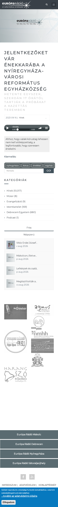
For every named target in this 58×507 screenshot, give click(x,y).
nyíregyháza (13, 165)
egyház (49, 165)
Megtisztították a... (26, 281)
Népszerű (29, 234)
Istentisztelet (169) (17, 207)
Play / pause (7, 128)
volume (40, 128)
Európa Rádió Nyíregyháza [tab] (29, 453)
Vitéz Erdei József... (26, 242)
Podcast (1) (13, 217)
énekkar (37, 165)
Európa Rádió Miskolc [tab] (29, 434)
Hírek (21, 117)
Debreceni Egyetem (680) (21, 212)
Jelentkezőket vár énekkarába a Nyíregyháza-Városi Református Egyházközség (26, 71)
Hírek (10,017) (14, 190)
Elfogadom (8, 502)
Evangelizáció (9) (16, 201)
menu (46, 128)
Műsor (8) (12, 196)
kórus (25, 165)
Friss (29, 227)
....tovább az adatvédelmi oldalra (19, 496)
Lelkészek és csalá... (27, 268)
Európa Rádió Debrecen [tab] (29, 444)
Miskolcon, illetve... (26, 255)
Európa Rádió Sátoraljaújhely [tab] (29, 463)
